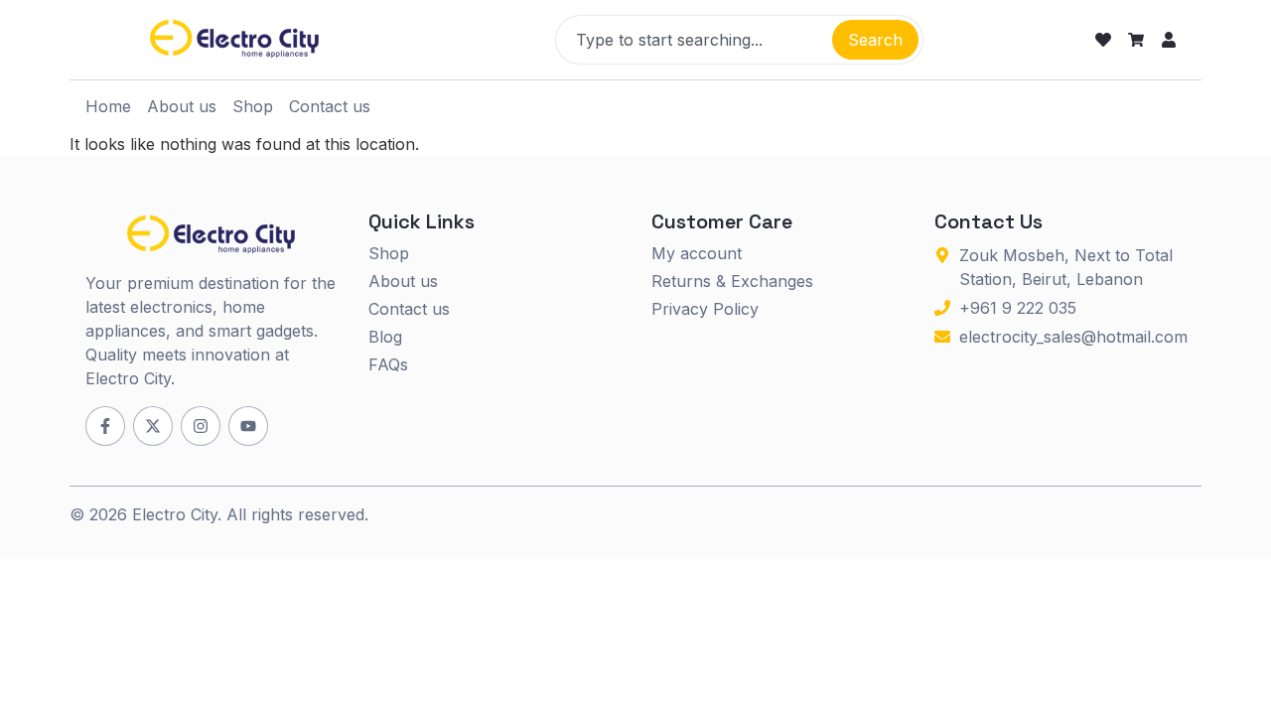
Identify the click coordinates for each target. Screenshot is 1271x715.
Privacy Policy (705, 309)
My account (696, 253)
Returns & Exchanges (732, 281)
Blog (385, 337)
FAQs (388, 364)
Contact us (329, 106)
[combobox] (692, 40)
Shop (252, 106)
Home (108, 106)
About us (181, 106)
